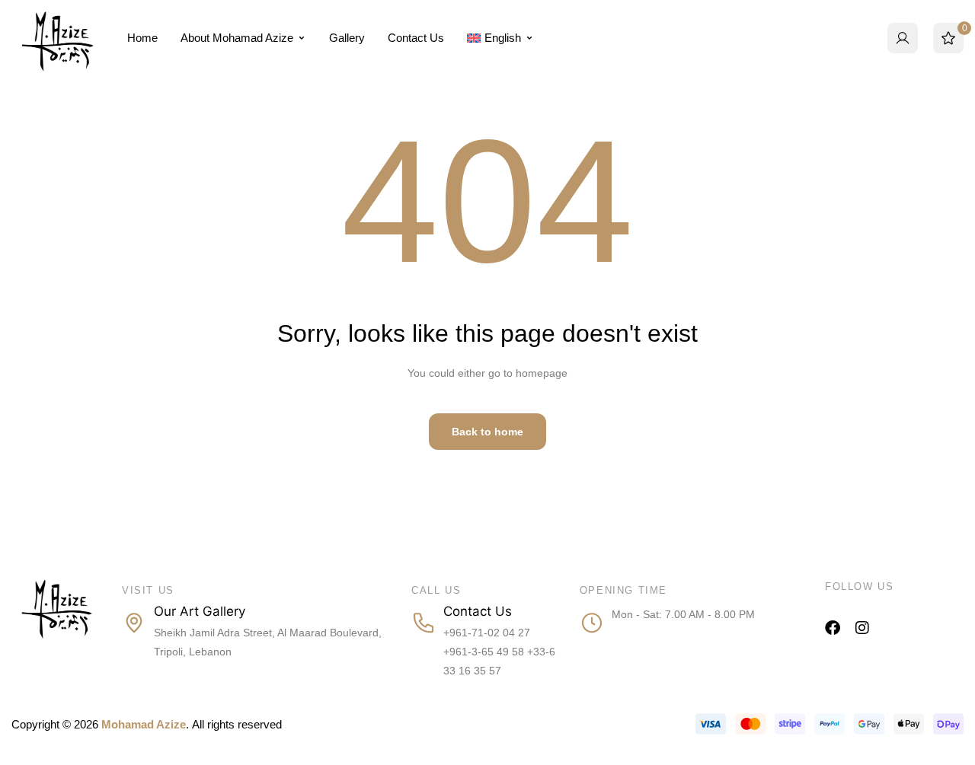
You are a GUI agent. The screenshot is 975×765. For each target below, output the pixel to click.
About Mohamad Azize (237, 37)
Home (142, 37)
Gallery (347, 37)
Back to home (487, 432)
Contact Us (416, 37)
